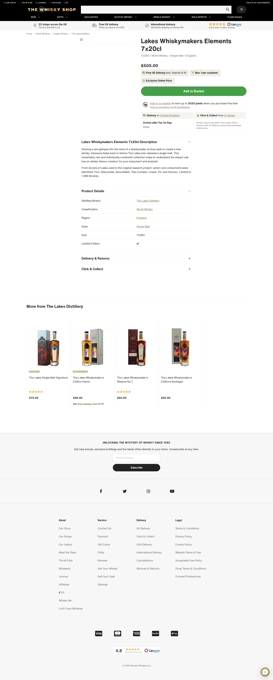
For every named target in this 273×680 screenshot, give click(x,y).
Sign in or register (160, 103)
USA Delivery (144, 544)
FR (62, 592)
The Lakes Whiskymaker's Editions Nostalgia (176, 380)
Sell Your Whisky (108, 568)
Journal (63, 576)
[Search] (227, 9)
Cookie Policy (183, 544)
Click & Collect (145, 536)
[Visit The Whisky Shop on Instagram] (148, 492)
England (141, 218)
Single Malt (143, 226)
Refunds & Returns (147, 568)
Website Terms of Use (188, 552)
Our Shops (65, 536)
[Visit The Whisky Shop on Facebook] (100, 492)
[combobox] (156, 10)
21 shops (229, 115)
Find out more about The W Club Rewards (170, 107)
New (33, 17)
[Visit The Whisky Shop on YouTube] (172, 492)
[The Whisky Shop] (52, 10)
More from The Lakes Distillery (55, 306)
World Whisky (162, 17)
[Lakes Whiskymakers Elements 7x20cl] (106, 44)
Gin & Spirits (199, 17)
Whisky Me (65, 600)
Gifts (60, 17)
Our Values (65, 544)
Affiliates (64, 584)
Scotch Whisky (123, 17)
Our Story (65, 528)
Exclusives (91, 17)
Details (146, 126)
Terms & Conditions (187, 528)
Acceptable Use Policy (188, 560)
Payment (103, 536)
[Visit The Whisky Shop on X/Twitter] (124, 492)
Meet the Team (67, 552)
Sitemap (103, 584)
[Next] (80, 39)
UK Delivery (143, 528)
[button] (136, 650)
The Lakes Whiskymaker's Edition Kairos (88, 380)
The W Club (66, 560)
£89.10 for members (82, 403)
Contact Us (104, 528)
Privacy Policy (183, 536)
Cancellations (144, 560)
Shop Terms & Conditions (190, 568)
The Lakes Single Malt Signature (48, 378)
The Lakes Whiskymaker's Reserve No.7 (132, 380)
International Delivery (149, 552)
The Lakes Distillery (148, 201)
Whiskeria (64, 568)
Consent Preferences (188, 576)
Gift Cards (104, 544)
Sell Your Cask (106, 576)
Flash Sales (235, 17)
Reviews (102, 560)
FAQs (101, 552)
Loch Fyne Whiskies (71, 608)
